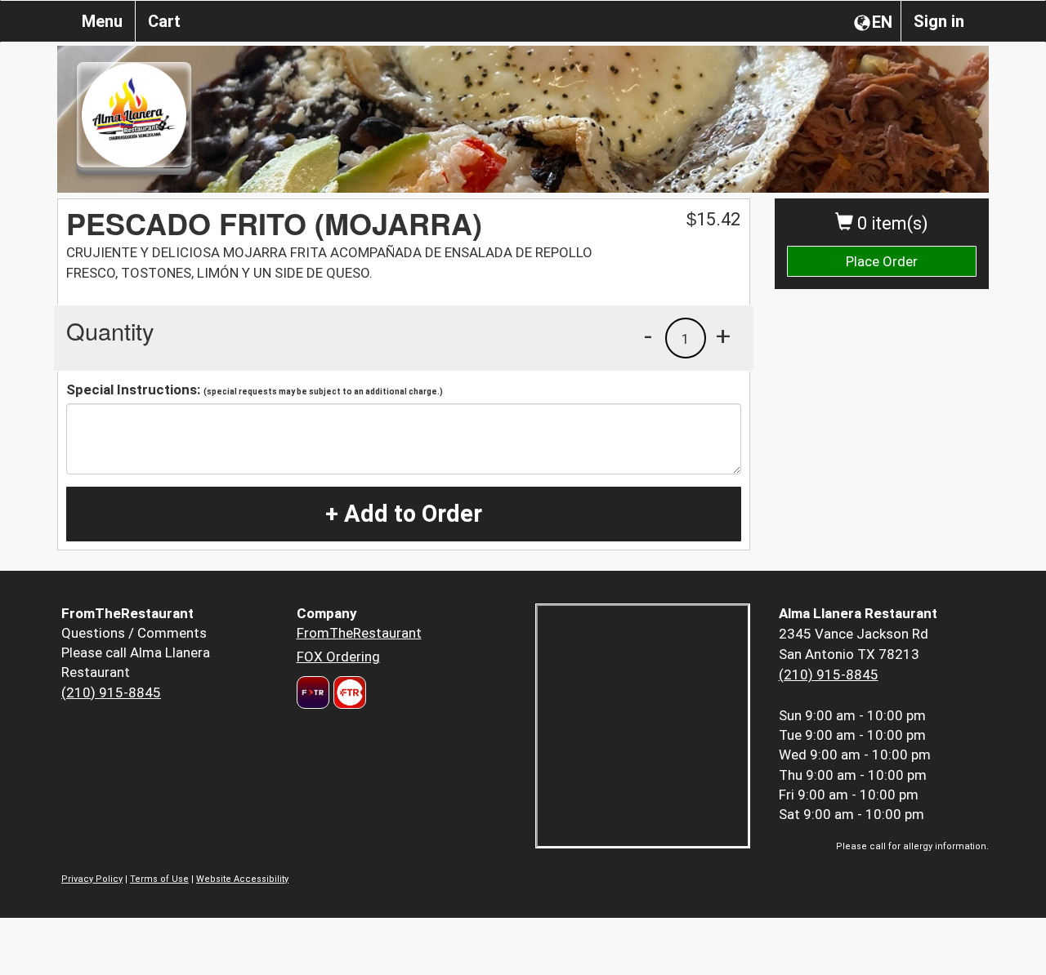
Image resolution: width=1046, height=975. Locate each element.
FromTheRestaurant (359, 633)
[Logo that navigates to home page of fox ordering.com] (347, 692)
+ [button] (723, 335)
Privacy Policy (92, 879)
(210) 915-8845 (111, 692)
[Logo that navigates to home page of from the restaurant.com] (313, 692)
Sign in (939, 21)
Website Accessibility (242, 879)
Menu (102, 21)
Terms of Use (159, 879)
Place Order (882, 261)
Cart (164, 21)
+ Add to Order (403, 514)
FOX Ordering (338, 656)
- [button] (648, 335)
